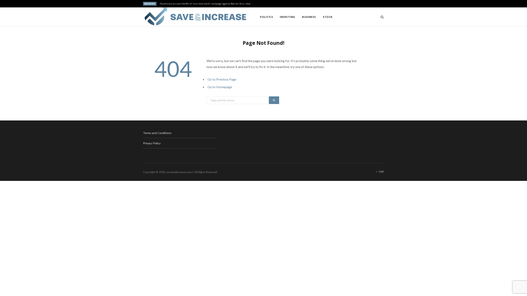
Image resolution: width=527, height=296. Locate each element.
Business (309, 17)
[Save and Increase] (195, 17)
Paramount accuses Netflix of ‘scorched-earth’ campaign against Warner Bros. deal (205, 3)
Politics (266, 17)
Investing (287, 17)
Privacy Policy (152, 143)
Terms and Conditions (157, 133)
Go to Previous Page (222, 79)
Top (381, 171)
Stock (327, 17)
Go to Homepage (220, 87)
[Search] (381, 17)
